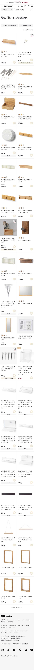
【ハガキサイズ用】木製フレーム (8, 597)
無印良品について (5, 638)
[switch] (14, 62)
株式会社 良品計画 (15, 638)
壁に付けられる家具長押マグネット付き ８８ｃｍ (25, 117)
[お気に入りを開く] (25, 5)
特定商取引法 (25, 644)
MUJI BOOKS (4, 627)
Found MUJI (27, 625)
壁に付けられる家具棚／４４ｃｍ (25, 180)
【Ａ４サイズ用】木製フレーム (25, 568)
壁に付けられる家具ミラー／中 (8, 338)
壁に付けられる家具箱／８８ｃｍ (8, 180)
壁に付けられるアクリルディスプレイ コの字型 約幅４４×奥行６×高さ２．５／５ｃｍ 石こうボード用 (25, 439)
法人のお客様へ (4, 632)
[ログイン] (22, 5)
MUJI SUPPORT (25, 620)
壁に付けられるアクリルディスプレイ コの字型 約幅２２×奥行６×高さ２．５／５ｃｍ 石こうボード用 (8, 473)
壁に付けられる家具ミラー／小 (25, 304)
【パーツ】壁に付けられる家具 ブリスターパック (25, 337)
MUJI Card (16, 631)
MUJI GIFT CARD (24, 631)
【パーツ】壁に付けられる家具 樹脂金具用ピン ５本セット (8, 368)
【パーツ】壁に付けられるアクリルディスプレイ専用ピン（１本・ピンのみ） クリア (8, 304)
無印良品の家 (4, 625)
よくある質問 (10, 621)
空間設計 (3, 621)
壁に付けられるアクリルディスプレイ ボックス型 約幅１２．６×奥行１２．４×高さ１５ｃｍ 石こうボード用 (25, 370)
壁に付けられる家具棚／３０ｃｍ (25, 274)
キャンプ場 (20, 625)
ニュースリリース (5, 636)
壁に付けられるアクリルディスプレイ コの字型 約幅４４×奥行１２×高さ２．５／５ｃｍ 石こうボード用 (8, 404)
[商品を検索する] (19, 5)
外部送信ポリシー (17, 644)
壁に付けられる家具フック (25, 240)
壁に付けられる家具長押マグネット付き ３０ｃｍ (8, 211)
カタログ (10, 631)
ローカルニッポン (16, 620)
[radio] (2, 52)
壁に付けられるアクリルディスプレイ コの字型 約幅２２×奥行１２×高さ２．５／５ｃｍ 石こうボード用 (25, 404)
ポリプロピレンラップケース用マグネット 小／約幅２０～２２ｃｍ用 (8, 507)
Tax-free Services (14, 632)
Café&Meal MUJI (12, 625)
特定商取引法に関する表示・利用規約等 (10, 640)
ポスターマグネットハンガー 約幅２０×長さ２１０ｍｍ (8, 539)
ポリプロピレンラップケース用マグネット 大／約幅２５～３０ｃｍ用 (25, 507)
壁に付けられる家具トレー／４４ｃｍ (8, 55)
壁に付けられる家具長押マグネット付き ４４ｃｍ (25, 148)
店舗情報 (3, 620)
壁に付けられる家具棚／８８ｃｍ (25, 87)
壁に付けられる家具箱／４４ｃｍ (8, 274)
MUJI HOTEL (12, 627)
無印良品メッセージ (20, 636)
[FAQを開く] (28, 5)
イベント (9, 620)
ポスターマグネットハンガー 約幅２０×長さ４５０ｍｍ (25, 539)
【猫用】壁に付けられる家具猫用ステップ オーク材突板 (8, 240)
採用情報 (13, 636)
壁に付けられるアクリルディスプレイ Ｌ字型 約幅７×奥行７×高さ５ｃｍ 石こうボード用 (8, 439)
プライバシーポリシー (6, 644)
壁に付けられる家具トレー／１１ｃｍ (8, 117)
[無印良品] (6, 616)
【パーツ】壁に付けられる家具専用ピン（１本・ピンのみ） (25, 54)
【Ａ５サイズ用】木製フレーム (8, 568)
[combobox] (7, 9)
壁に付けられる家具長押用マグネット (8, 148)
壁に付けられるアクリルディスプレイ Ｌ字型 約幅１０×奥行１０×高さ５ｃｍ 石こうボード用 (25, 473)
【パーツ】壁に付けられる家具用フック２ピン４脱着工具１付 (8, 87)
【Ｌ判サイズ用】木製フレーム (25, 597)
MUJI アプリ (4, 631)
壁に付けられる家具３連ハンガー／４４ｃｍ (25, 211)
